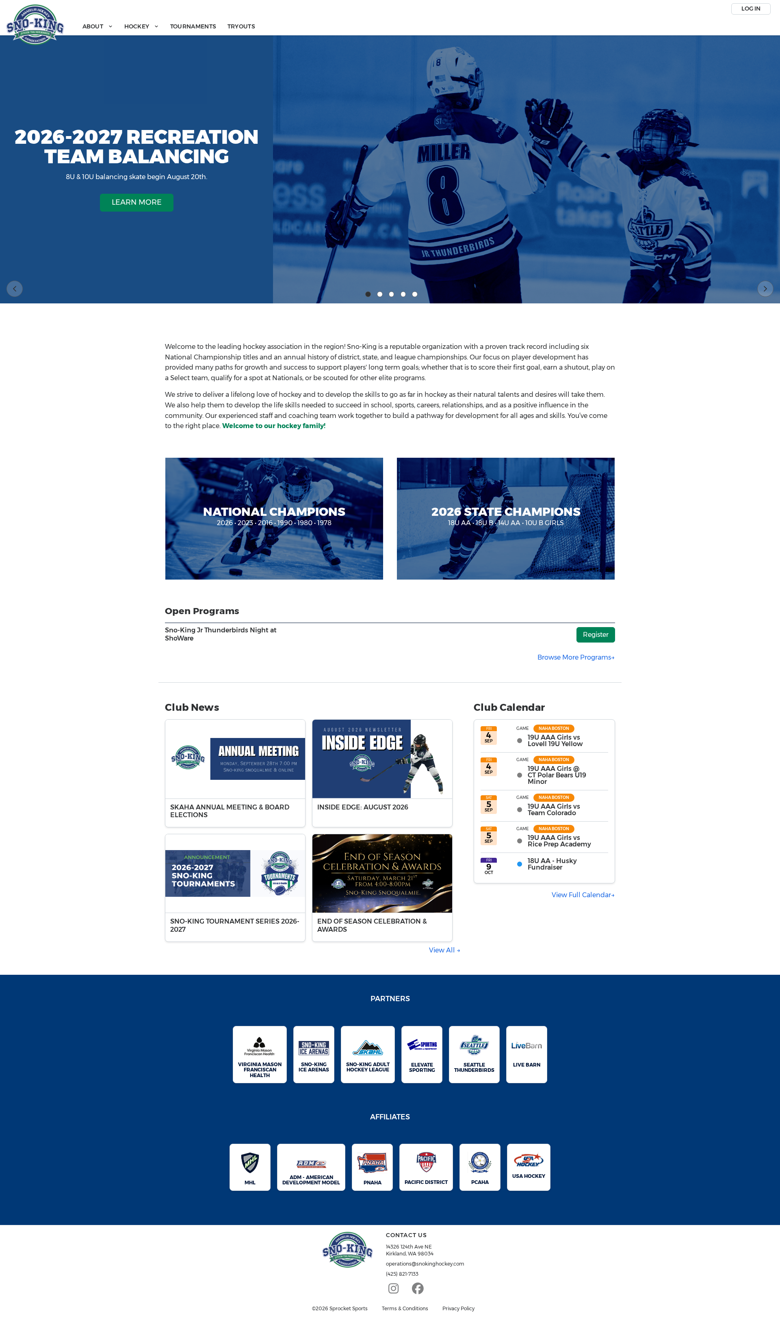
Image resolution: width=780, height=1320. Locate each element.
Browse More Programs (574, 657)
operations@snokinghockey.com (425, 1264)
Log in (750, 8)
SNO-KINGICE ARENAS (314, 1067)
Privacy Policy (458, 1308)
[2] (380, 294)
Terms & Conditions (405, 1308)
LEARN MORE (137, 202)
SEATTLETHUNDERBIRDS (474, 1067)
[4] (403, 294)
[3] (391, 294)
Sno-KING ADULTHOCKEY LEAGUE (368, 1067)
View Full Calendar (581, 895)
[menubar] (169, 26)
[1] (368, 294)
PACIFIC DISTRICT (426, 1182)
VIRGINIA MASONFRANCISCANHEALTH (260, 1069)
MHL (250, 1182)
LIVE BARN (526, 1065)
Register (596, 634)
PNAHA (372, 1182)
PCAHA (480, 1182)
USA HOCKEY (528, 1176)
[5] (415, 294)
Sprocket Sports (348, 1308)
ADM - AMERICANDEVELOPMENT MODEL (311, 1180)
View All (443, 950)
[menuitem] (98, 26)
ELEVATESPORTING (422, 1067)
